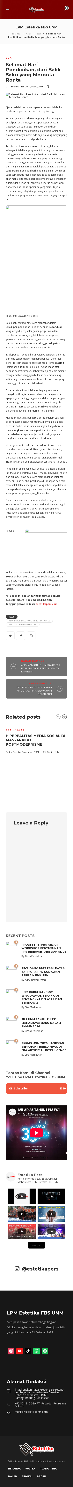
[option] (36, 739)
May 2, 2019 (37, 86)
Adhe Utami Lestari (35, 980)
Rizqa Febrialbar (34, 956)
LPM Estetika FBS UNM (18, 86)
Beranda (16, 33)
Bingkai (27, 1476)
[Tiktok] (28, 1351)
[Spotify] (45, 1351)
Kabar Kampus (33, 661)
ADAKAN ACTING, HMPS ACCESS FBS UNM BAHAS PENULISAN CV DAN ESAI (40, 668)
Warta (30, 1468)
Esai (39, 33)
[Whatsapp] (36, 1351)
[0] (11, 973)
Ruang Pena (48, 1468)
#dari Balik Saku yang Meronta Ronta (29, 620)
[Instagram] (11, 1351)
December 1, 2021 (30, 752)
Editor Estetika (13, 752)
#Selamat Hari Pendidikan (22, 624)
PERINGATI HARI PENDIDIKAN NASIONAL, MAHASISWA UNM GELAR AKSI (34, 690)
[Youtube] (19, 1351)
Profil (42, 1476)
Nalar (28, 33)
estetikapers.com (46, 603)
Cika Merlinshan (33, 1007)
